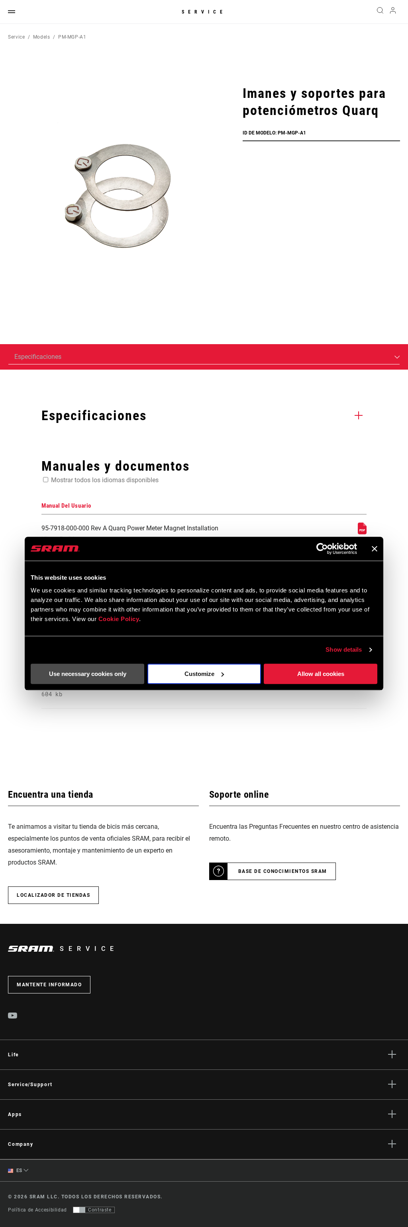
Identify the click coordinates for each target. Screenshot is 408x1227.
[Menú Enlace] (11, 12)
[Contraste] (79, 1210)
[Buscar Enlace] (380, 12)
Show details (344, 649)
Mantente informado (49, 984)
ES (18, 1170)
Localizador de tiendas (53, 895)
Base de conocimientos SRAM (282, 871)
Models (41, 37)
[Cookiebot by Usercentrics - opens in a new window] (322, 549)
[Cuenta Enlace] (392, 12)
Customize (199, 673)
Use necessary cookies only (87, 673)
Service (204, 12)
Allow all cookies (320, 673)
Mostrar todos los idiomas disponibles (105, 480)
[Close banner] (374, 548)
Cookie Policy (118, 618)
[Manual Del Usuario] (362, 532)
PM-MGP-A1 (72, 37)
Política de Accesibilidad (37, 1210)
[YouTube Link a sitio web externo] (13, 1016)
